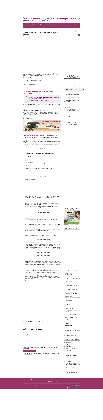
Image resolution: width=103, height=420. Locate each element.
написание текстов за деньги (69, 296)
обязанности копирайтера (76, 297)
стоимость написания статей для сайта (70, 314)
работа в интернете (69, 308)
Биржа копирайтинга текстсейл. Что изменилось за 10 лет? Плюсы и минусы (73, 364)
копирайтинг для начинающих (69, 292)
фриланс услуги (67, 321)
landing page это (67, 273)
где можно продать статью (29, 323)
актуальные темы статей (68, 275)
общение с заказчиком (68, 297)
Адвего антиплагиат (73, 273)
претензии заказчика (77, 301)
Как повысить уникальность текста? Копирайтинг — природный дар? (72, 360)
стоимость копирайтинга (70, 313)
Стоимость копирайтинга (27, 36)
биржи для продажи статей (47, 116)
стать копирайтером (37, 104)
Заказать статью (68, 24)
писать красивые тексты (68, 300)
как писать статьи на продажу (75, 286)
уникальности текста (46, 236)
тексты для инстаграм (69, 316)
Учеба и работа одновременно (72, 97)
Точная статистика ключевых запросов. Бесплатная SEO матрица (72, 372)
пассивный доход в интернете (71, 299)
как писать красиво (67, 286)
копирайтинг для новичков (71, 293)
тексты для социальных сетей (71, 318)
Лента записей (69, 346)
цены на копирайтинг (74, 321)
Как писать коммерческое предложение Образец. (71, 114)
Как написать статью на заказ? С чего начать (73, 101)
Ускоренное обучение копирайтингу (51, 18)
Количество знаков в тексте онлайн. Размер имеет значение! (72, 110)
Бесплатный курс (48, 24)
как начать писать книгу (68, 285)
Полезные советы (58, 24)
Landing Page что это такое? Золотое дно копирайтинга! (72, 105)
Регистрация (68, 342)
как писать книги (74, 285)
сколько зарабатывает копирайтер (72, 310)
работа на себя (76, 308)
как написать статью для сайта (69, 284)
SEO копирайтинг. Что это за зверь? (72, 368)
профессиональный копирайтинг (70, 307)
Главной (39, 273)
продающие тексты (69, 304)
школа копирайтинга (70, 324)
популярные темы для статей (69, 301)
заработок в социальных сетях (71, 279)
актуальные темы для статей (69, 274)
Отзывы (76, 24)
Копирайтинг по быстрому (37, 24)
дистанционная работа (76, 278)
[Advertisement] (32, 7)
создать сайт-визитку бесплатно (69, 311)
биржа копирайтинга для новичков (70, 277)
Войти (67, 344)
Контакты (61, 26)
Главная (27, 24)
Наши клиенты (43, 26)
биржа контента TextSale (76, 275)
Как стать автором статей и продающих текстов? (71, 356)
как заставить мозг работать (69, 281)
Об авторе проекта (52, 26)
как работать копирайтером (71, 289)
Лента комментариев (70, 348)
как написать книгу (69, 282)
